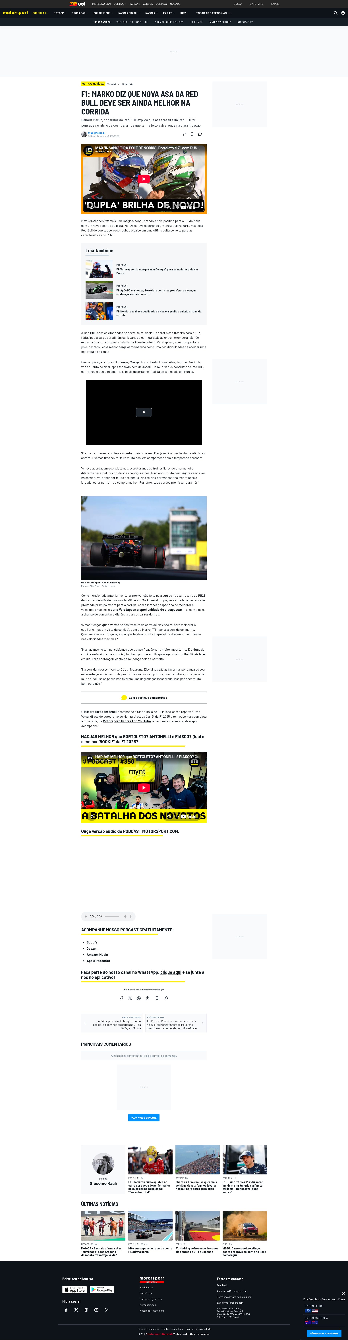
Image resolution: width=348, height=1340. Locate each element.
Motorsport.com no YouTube (132, 22)
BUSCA (238, 4)
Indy (183, 13)
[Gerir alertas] (166, 998)
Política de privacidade (198, 1328)
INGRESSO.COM (101, 4)
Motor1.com (146, 1293)
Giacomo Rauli (96, 133)
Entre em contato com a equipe (234, 1296)
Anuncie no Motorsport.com (232, 1291)
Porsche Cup (102, 13)
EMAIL (275, 4)
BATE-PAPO (256, 4)
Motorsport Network (160, 1333)
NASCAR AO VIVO (245, 22)
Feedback (222, 1285)
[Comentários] (201, 134)
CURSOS (148, 4)
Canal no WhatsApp (220, 22)
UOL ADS (175, 4)
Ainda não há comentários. (144, 1055)
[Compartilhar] (184, 134)
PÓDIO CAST (196, 22)
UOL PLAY (161, 4)
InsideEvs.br (146, 1287)
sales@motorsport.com (230, 1302)
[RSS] (106, 1310)
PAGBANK (134, 4)
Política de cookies (172, 1328)
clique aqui (170, 972)
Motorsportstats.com (152, 1310)
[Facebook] (121, 998)
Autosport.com (148, 1304)
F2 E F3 (167, 13)
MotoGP (59, 13)
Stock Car (79, 13)
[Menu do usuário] (343, 13)
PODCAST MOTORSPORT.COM (168, 22)
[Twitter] (130, 998)
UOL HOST (120, 4)
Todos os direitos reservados (191, 1333)
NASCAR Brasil (127, 13)
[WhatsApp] (138, 998)
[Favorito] (192, 134)
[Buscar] (335, 13)
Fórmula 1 (39, 13)
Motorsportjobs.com (151, 1299)
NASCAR (150, 13)
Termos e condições (148, 1328)
